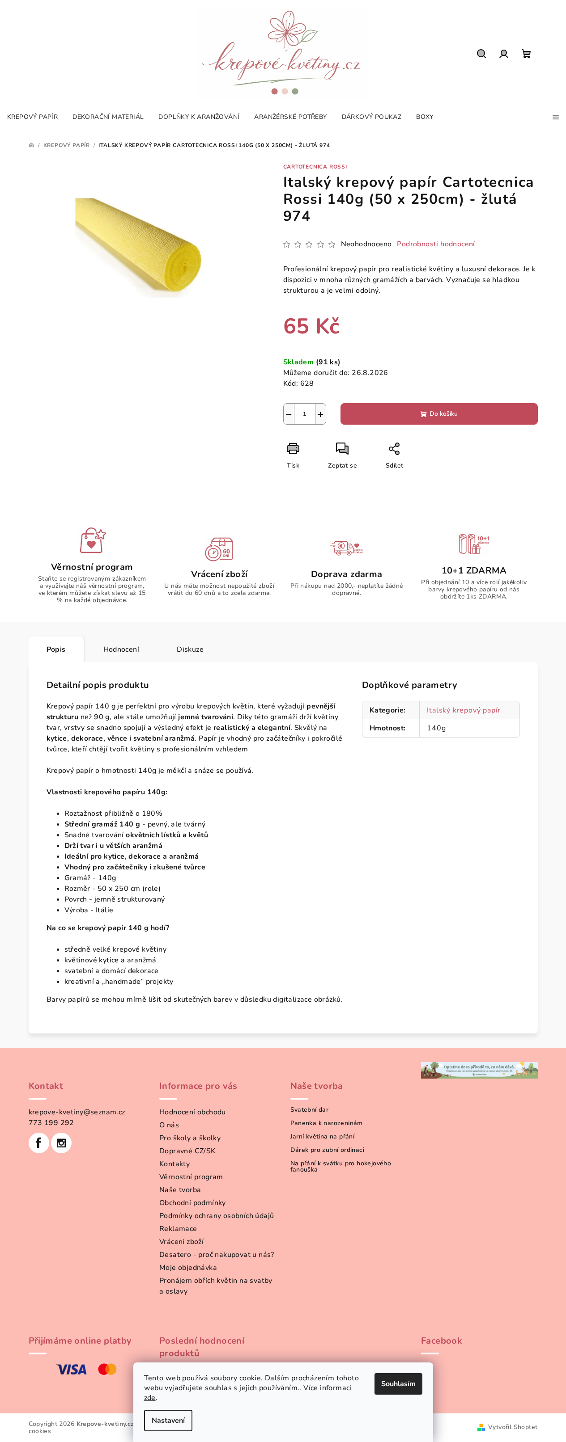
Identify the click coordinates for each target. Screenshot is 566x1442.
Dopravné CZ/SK (187, 1151)
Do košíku (444, 413)
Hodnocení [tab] (121, 649)
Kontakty (174, 1164)
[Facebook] (39, 1143)
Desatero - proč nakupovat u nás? (216, 1255)
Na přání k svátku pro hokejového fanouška (341, 1166)
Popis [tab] (56, 649)
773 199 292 (51, 1123)
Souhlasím (398, 1384)
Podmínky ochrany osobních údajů (216, 1216)
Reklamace (178, 1229)
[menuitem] (32, 117)
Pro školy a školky (190, 1138)
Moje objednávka (188, 1268)
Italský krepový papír (464, 710)
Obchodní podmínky (192, 1203)
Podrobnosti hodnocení (436, 244)
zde (150, 1398)
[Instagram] (61, 1143)
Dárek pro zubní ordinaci (327, 1150)
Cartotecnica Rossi (315, 166)
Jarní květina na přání (322, 1137)
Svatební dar (309, 1110)
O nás (169, 1125)
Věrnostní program (191, 1177)
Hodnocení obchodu (192, 1112)
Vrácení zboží (181, 1242)
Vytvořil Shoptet (512, 1427)
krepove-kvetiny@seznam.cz (77, 1112)
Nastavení (168, 1420)
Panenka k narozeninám (326, 1123)
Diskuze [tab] (190, 649)
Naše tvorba (180, 1190)
